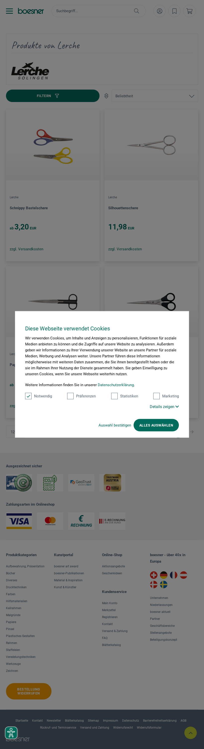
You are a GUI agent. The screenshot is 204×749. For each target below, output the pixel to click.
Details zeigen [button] (162, 406)
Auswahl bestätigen (115, 425)
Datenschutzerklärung (116, 385)
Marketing (170, 396)
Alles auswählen (156, 425)
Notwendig (43, 396)
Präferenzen (86, 396)
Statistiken (129, 396)
